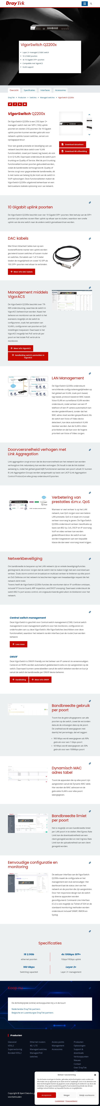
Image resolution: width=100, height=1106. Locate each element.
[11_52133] (90, 811)
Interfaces (45, 90)
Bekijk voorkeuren (86, 1095)
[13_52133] (90, 931)
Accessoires (60, 90)
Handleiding (20, 679)
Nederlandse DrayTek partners (26, 1009)
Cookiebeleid (59, 1101)
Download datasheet (74, 144)
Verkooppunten (81, 1056)
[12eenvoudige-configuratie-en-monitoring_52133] (90, 862)
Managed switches (38, 1049)
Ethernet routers (37, 1042)
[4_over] (90, 373)
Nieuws (77, 1060)
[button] (95, 1074)
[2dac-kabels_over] (90, 238)
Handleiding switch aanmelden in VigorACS (29, 356)
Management (58, 1045)
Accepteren (46, 1095)
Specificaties (29, 90)
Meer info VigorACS (22, 348)
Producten (78, 1042)
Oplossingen (79, 1045)
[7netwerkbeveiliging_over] (90, 558)
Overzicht (14, 90)
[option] (50, 46)
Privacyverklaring (71, 1101)
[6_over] (90, 492)
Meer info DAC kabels (23, 272)
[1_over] (90, 202)
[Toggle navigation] (85, 3)
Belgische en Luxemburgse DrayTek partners (32, 1012)
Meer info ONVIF (42, 679)
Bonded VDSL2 (14, 1053)
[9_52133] (90, 701)
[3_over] (90, 287)
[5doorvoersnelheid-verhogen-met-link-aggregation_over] (90, 449)
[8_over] (90, 612)
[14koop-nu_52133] (90, 988)
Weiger (67, 1095)
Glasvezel (12, 1042)
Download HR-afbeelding (76, 151)
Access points (58, 1042)
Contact (77, 1064)
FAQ (75, 1071)
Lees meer (20, 644)
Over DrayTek (80, 1067)
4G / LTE (34, 1045)
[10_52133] (90, 763)
